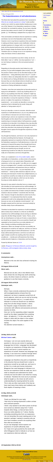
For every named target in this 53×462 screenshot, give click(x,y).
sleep (29, 248)
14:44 (20, 242)
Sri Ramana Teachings (32, 1)
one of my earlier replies (23, 157)
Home (3, 11)
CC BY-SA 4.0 (26, 459)
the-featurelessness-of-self (17, 11)
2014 (8, 11)
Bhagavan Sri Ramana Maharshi (15, 246)
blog (6, 11)
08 (10, 11)
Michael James (6, 337)
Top (39, 461)
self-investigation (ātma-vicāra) (18, 248)
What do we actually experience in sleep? (13, 22)
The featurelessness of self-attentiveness (19, 16)
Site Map (50, 461)
